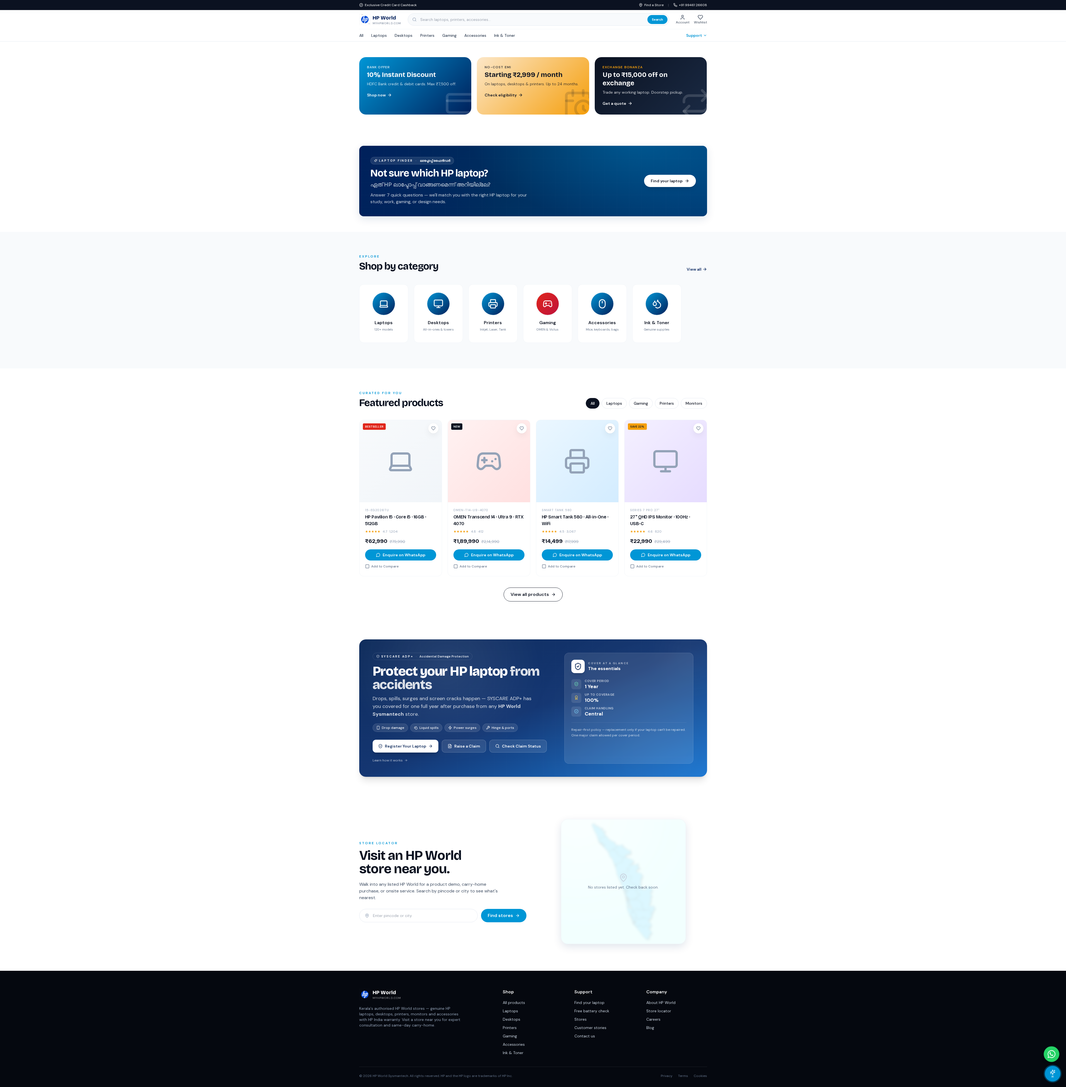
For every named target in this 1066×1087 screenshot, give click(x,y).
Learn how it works (388, 760)
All (361, 35)
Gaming (449, 35)
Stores (580, 1019)
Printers (427, 35)
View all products (530, 594)
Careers (653, 1019)
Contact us (584, 1036)
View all (694, 269)
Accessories (475, 35)
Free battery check (591, 1010)
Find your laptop (589, 1002)
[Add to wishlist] (433, 428)
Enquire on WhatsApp (404, 554)
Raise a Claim (467, 746)
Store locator (658, 1010)
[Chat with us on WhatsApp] (1051, 1054)
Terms (683, 1076)
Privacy (666, 1076)
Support (694, 35)
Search (657, 19)
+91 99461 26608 (693, 5)
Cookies (700, 1076)
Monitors (694, 403)
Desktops (403, 35)
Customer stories (590, 1027)
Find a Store (654, 5)
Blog (650, 1027)
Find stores (500, 915)
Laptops (379, 35)
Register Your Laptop (405, 746)
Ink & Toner (504, 35)
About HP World (661, 1002)
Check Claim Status (521, 746)
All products (514, 1002)
